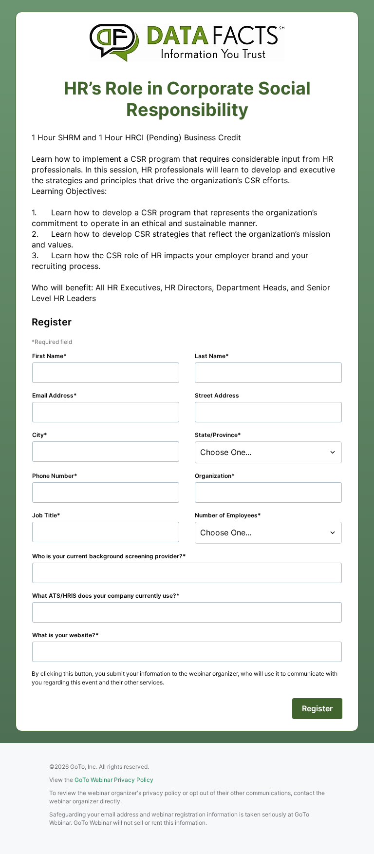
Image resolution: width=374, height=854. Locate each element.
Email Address (53, 395)
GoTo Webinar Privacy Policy (114, 779)
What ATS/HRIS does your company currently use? (104, 595)
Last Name (210, 356)
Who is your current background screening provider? (107, 556)
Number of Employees (226, 515)
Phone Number (53, 475)
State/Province (216, 434)
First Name (47, 356)
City (38, 434)
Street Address (217, 395)
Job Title (44, 515)
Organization (213, 475)
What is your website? (63, 635)
